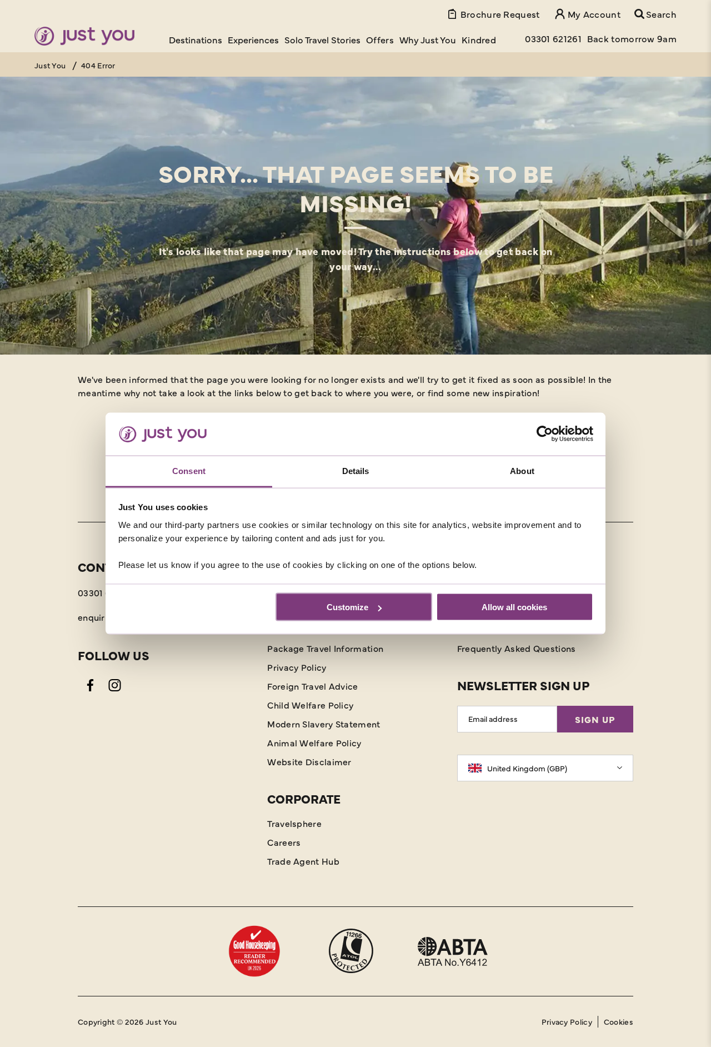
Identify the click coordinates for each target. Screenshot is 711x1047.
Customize (347, 607)
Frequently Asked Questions (516, 648)
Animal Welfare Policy (314, 742)
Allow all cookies (514, 607)
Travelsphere (294, 823)
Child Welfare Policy (310, 705)
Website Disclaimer (309, 761)
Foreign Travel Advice (312, 686)
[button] (655, 14)
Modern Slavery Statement (323, 723)
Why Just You (427, 39)
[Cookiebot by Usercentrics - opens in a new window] (544, 434)
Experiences (253, 39)
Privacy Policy (296, 667)
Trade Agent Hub (303, 861)
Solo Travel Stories (322, 39)
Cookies (618, 1021)
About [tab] (522, 470)
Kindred (479, 39)
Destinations (195, 39)
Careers (284, 842)
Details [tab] (355, 470)
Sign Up (595, 719)
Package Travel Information (325, 648)
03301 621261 (105, 592)
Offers (380, 39)
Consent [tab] (189, 470)
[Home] (84, 36)
